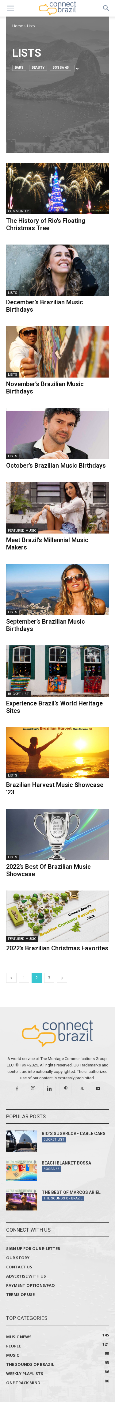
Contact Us (19, 1267)
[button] (10, 8)
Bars (19, 68)
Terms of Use (20, 1294)
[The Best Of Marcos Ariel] (21, 1199)
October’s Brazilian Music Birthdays (56, 465)
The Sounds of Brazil (63, 1198)
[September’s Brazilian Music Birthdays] (57, 589)
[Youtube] (98, 1089)
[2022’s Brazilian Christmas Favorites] (57, 916)
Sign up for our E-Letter (33, 1248)
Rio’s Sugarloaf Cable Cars (73, 1133)
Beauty (38, 68)
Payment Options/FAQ (30, 1285)
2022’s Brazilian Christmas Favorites (57, 948)
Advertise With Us (26, 1276)
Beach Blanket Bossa (66, 1163)
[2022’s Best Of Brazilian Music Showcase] (57, 834)
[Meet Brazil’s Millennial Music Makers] (57, 508)
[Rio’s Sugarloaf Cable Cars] (21, 1141)
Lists (12, 293)
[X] (82, 1089)
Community (18, 211)
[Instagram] (33, 1089)
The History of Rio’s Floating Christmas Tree (45, 224)
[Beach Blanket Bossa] (21, 1170)
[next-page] (62, 978)
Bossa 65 (60, 68)
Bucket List (18, 694)
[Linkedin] (49, 1089)
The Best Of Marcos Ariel (71, 1192)
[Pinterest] (65, 1089)
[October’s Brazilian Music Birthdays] (57, 433)
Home (17, 25)
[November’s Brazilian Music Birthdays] (57, 352)
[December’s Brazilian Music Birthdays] (57, 270)
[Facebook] (17, 1089)
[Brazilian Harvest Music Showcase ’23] (57, 753)
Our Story (17, 1257)
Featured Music (22, 531)
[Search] (106, 8)
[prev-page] (11, 978)
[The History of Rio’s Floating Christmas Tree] (57, 188)
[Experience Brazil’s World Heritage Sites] (57, 671)
